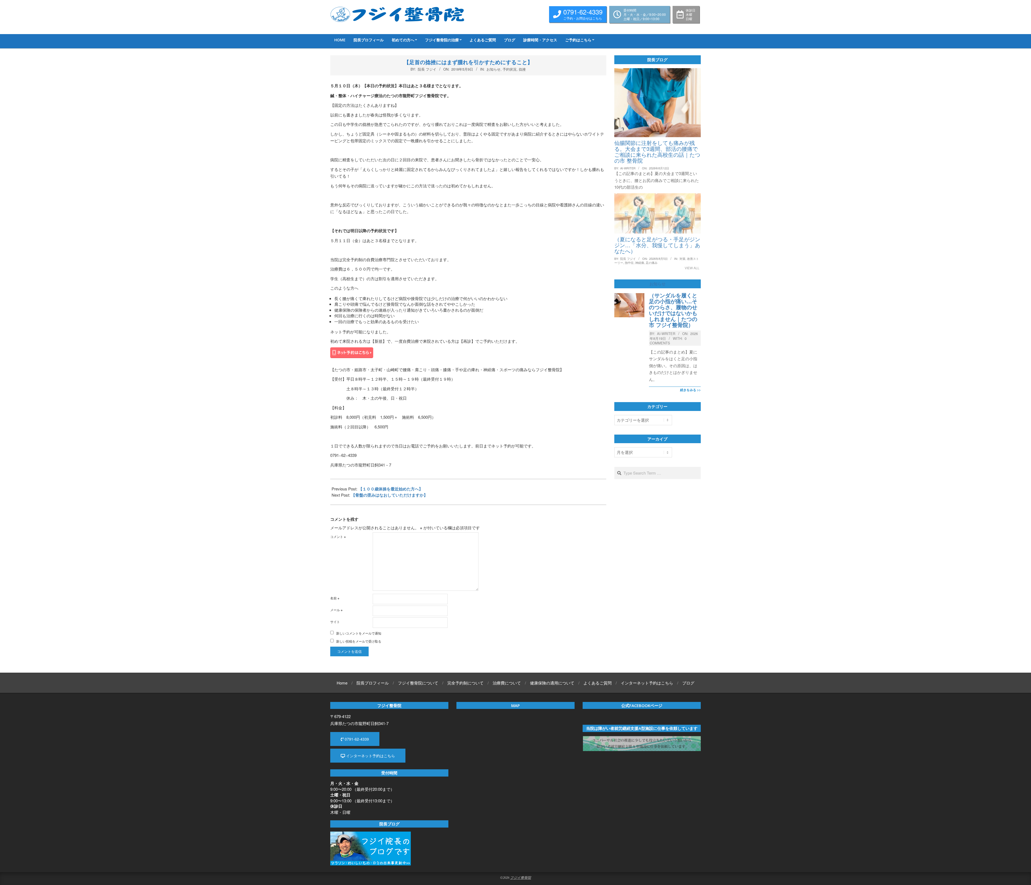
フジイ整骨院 (520, 877)
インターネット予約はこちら (370, 755)
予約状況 (510, 69)
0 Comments (668, 340)
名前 (334, 598)
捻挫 (522, 69)
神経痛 (639, 262)
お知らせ (493, 69)
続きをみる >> (690, 389)
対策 (682, 258)
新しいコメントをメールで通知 (358, 633)
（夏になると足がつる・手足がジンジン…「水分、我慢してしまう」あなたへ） (657, 245)
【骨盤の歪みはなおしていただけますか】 (389, 495)
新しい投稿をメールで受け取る (358, 641)
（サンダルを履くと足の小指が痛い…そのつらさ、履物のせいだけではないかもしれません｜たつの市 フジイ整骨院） (673, 310)
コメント (338, 536)
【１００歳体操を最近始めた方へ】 (390, 489)
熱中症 (629, 262)
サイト (335, 621)
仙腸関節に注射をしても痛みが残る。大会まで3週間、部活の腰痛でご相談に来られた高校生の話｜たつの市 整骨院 (657, 151)
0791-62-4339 (356, 739)
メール (336, 609)
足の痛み (652, 262)
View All (692, 267)
